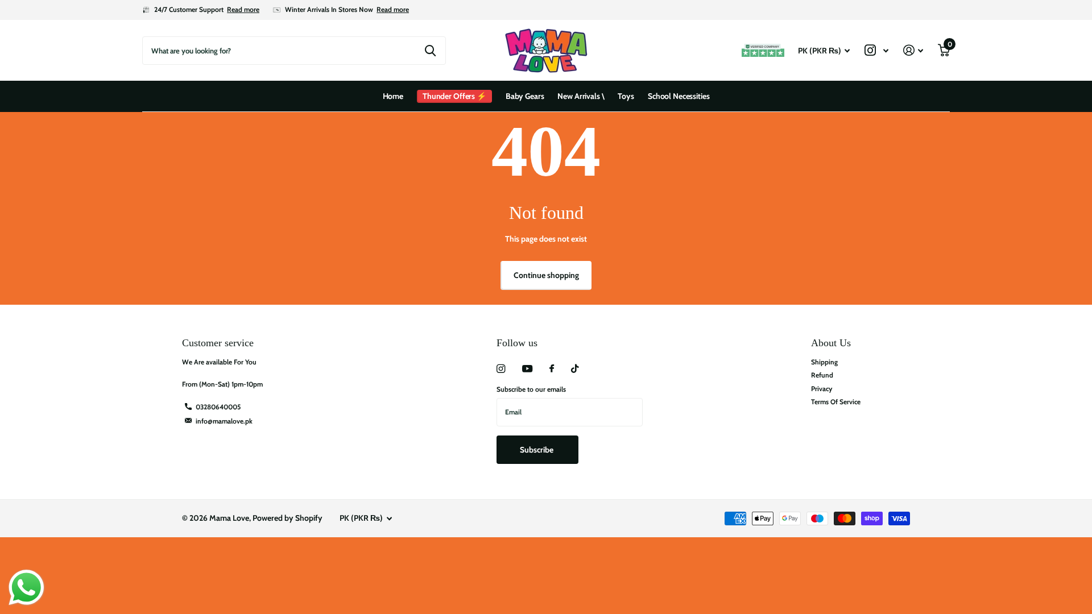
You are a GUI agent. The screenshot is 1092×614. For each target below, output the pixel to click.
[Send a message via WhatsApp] (26, 587)
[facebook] (551, 369)
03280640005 (218, 407)
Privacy (821, 388)
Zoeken (430, 50)
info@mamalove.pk (224, 421)
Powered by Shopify (287, 518)
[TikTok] (575, 368)
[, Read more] (876, 50)
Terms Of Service (836, 401)
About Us (831, 343)
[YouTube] (527, 369)
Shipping (824, 362)
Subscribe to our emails (531, 389)
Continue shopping (546, 275)
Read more (243, 9)
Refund (822, 375)
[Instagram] (501, 368)
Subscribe (537, 450)
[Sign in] (913, 50)
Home (393, 96)
